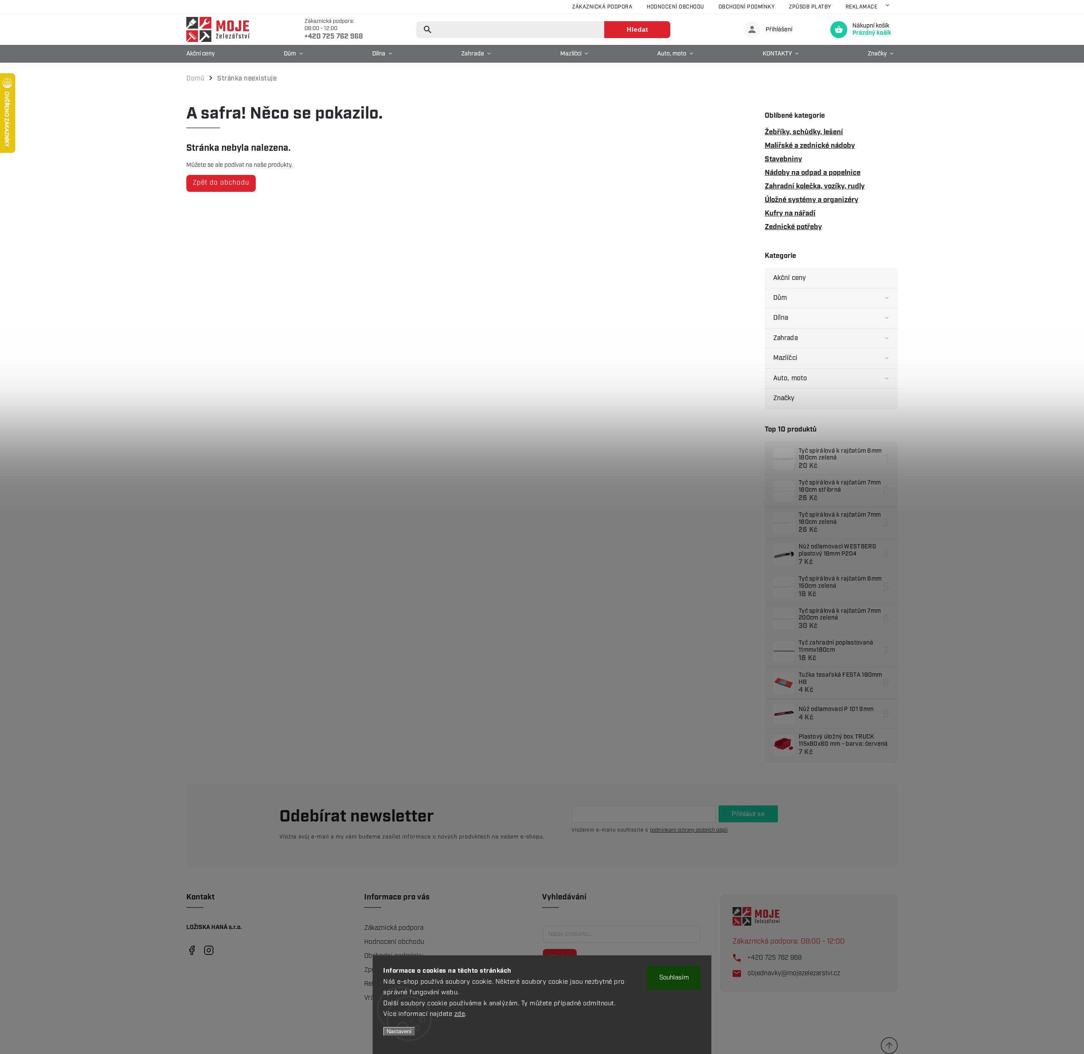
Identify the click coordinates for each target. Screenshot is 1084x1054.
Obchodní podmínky (747, 7)
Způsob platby (810, 7)
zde (459, 1014)
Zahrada (785, 338)
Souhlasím (674, 978)
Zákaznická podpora (602, 7)
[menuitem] (202, 54)
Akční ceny (789, 278)
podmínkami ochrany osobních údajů (688, 830)
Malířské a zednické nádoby (810, 145)
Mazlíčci (785, 358)
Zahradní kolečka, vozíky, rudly (815, 186)
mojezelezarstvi (191, 950)
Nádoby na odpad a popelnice (812, 172)
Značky (784, 398)
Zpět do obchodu (221, 182)
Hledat (637, 29)
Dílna (780, 317)
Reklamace (862, 7)
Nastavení (399, 1031)
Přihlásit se (748, 813)
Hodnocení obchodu (675, 7)
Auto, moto (790, 378)
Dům (780, 297)
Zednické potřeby (793, 227)
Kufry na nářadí (790, 213)
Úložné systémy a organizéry (811, 200)
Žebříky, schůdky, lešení (804, 132)
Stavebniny (783, 159)
